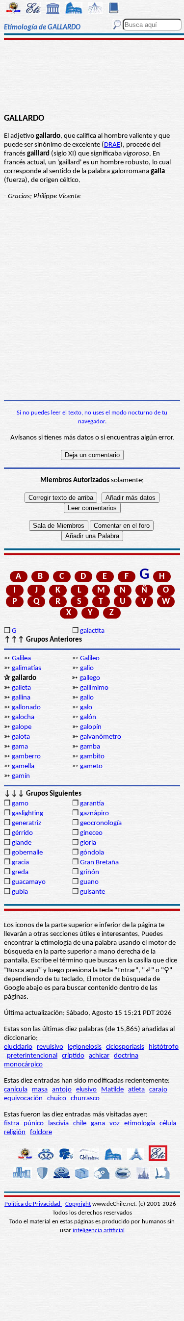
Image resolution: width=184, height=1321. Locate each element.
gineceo (91, 833)
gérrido (22, 833)
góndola (92, 852)
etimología (139, 1123)
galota (21, 737)
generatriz (26, 823)
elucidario (18, 1047)
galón (88, 717)
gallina (21, 697)
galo (86, 707)
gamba (90, 747)
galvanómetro (100, 737)
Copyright (78, 1204)
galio (87, 668)
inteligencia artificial (99, 1230)
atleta (136, 1089)
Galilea (21, 658)
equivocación (23, 1098)
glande (21, 843)
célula (167, 1123)
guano (89, 882)
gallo (87, 697)
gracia (20, 862)
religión (15, 1132)
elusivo (86, 1089)
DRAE (112, 145)
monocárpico (23, 1064)
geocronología (101, 823)
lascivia (58, 1123)
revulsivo (50, 1047)
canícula (15, 1089)
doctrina (126, 1056)
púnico (34, 1123)
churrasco (85, 1098)
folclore (41, 1132)
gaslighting (27, 813)
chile (79, 1123)
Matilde (112, 1089)
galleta (21, 688)
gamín (21, 776)
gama (20, 747)
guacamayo (29, 882)
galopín (91, 727)
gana (98, 1123)
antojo (62, 1089)
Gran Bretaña (99, 862)
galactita (92, 631)
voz (114, 1123)
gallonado (26, 707)
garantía (92, 803)
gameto (91, 766)
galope (21, 727)
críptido (73, 1056)
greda (20, 872)
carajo (158, 1089)
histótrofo (164, 1047)
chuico (56, 1098)
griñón (89, 872)
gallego (89, 678)
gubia (20, 892)
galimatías (26, 668)
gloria (88, 843)
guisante (92, 892)
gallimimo (94, 688)
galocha (23, 717)
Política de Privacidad (33, 1204)
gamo (20, 803)
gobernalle (27, 852)
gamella (23, 766)
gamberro (26, 756)
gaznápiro (94, 813)
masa (40, 1089)
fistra (11, 1123)
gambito (92, 756)
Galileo (90, 658)
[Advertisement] (92, 77)
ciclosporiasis (125, 1047)
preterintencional (32, 1056)
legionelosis (85, 1047)
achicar (99, 1056)
